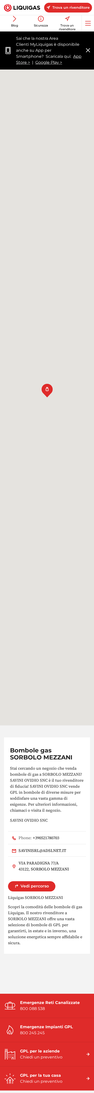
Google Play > (48, 62)
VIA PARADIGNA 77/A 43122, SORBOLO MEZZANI (44, 866)
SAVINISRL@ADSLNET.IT (42, 850)
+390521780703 (39, 837)
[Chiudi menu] (88, 50)
